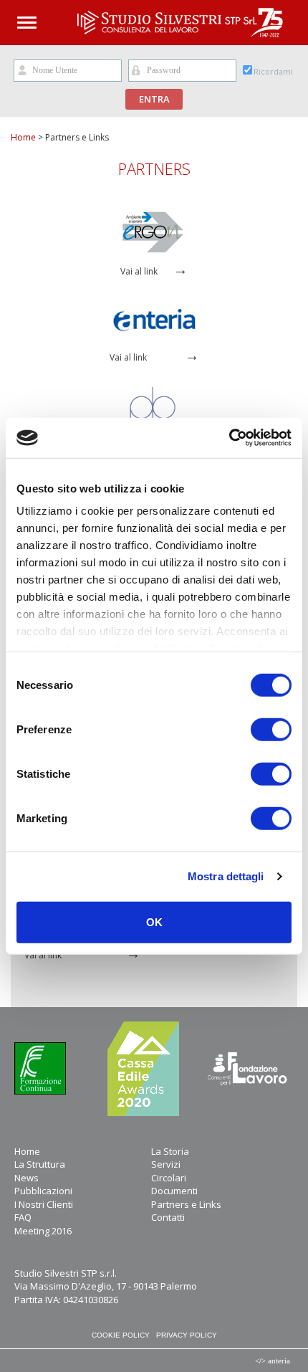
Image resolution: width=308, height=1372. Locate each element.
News (26, 1177)
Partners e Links (186, 1204)
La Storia (170, 1151)
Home (23, 137)
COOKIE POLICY (121, 1335)
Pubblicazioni (43, 1190)
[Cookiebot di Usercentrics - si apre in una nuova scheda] (229, 438)
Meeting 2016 (43, 1230)
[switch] (271, 729)
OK (154, 921)
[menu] (154, 1191)
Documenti (174, 1190)
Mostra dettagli (226, 876)
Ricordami (273, 71)
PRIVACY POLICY (186, 1335)
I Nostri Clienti (43, 1204)
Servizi (166, 1164)
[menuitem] (82, 1151)
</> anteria (272, 1360)
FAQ (23, 1217)
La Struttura (39, 1164)
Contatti (168, 1217)
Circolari (168, 1177)
